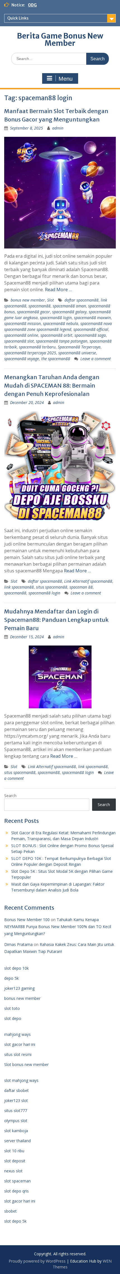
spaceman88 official (90, 329)
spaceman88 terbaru (37, 347)
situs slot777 (15, 1110)
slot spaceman (17, 1181)
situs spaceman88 (51, 587)
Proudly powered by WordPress (37, 1261)
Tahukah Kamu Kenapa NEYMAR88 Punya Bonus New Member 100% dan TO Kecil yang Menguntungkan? (57, 926)
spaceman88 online (21, 335)
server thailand (17, 1140)
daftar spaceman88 (81, 300)
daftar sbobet (16, 1090)
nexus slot (13, 1170)
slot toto (12, 1008)
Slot (50, 300)
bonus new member (28, 300)
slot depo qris (16, 1191)
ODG (32, 5)
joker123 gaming (19, 988)
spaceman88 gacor (33, 311)
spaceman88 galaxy (69, 311)
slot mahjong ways (21, 1080)
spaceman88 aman (69, 306)
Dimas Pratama (18, 944)
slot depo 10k (16, 968)
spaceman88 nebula (60, 323)
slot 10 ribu (14, 1150)
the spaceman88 (55, 358)
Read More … (58, 289)
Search (10, 795)
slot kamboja (16, 1130)
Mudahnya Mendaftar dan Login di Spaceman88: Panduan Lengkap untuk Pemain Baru (56, 620)
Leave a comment (95, 358)
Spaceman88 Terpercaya (79, 347)
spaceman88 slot (19, 341)
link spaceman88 (19, 587)
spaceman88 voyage (21, 358)
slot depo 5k (15, 1221)
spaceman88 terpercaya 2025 (30, 352)
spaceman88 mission (22, 323)
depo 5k (11, 978)
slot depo (12, 1018)
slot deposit (14, 1160)
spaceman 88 (81, 587)
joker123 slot (16, 1100)
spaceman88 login (56, 317)
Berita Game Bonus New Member (60, 39)
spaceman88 (39, 306)
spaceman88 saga (90, 335)
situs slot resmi (18, 1054)
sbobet (10, 1211)
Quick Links (17, 18)
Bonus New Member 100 (27, 919)
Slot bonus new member (26, 1064)
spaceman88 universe (77, 352)
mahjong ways (17, 1034)
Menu (66, 79)
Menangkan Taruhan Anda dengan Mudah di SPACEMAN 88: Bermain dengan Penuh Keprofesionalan (51, 385)
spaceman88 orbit (56, 335)
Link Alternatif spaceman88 (88, 581)
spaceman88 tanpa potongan (61, 341)
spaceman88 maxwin (92, 317)
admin (57, 128)
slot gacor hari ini (19, 1044)
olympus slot (15, 1120)
